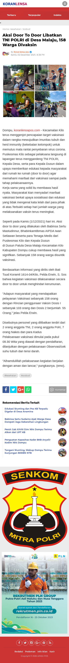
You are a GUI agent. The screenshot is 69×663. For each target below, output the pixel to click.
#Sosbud (25, 375)
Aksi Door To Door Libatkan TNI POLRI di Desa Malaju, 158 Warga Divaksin (34, 40)
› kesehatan (15, 29)
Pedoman (30, 651)
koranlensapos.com (27, 130)
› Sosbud (25, 29)
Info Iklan (42, 651)
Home (6, 29)
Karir (52, 651)
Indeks (57, 15)
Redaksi (19, 651)
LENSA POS (42, 656)
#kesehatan (10, 375)
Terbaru (11, 15)
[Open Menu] (64, 3)
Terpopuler (34, 15)
